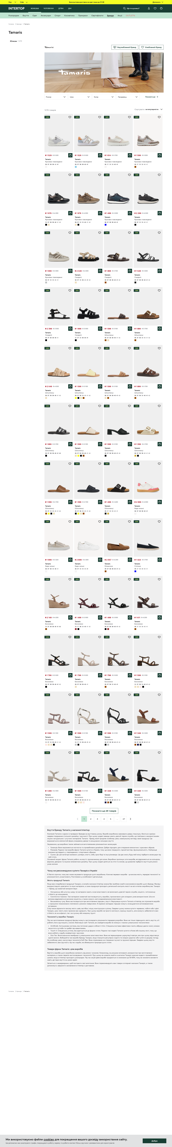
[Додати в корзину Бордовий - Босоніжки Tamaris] (100, 617)
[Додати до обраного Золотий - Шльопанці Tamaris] (159, 406)
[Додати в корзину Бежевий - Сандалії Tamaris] (100, 271)
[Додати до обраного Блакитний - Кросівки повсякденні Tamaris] (99, 117)
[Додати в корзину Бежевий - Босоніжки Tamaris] (100, 675)
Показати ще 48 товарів (104, 811)
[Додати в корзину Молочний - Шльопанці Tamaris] (100, 444)
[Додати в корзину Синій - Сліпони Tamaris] (160, 560)
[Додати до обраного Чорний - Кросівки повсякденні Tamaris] (69, 175)
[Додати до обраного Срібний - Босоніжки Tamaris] (99, 694)
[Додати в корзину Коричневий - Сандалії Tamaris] (130, 271)
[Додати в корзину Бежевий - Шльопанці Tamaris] (70, 386)
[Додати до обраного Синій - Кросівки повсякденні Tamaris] (129, 175)
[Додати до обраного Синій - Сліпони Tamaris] (159, 521)
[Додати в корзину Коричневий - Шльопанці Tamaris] (130, 329)
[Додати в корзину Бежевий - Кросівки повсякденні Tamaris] (100, 213)
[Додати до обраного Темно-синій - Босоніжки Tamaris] (129, 752)
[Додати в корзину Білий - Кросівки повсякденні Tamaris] (70, 155)
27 (124, 819)
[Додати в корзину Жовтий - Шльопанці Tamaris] (100, 386)
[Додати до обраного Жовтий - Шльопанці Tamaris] (99, 348)
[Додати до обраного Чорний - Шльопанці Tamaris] (69, 406)
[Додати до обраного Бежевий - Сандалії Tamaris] (99, 232)
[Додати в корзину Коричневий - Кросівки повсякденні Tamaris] (160, 155)
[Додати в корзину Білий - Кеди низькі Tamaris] (160, 502)
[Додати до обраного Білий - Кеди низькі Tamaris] (159, 463)
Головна (11, 24)
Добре (154, 1141)
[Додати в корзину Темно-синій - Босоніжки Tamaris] (130, 791)
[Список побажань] (155, 8)
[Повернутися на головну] (16, 8)
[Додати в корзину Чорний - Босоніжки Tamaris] (130, 617)
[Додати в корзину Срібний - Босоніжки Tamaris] (100, 733)
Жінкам (13, 41)
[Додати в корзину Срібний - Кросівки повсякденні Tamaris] (70, 271)
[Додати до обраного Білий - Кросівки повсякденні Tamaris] (69, 117)
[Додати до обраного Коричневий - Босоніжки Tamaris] (69, 579)
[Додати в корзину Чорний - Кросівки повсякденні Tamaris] (70, 213)
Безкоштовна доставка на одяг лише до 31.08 (86, 2)
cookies (49, 1139)
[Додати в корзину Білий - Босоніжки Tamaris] (70, 791)
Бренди (19, 24)
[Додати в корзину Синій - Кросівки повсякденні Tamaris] (130, 213)
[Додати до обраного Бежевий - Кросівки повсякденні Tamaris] (99, 175)
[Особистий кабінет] (149, 8)
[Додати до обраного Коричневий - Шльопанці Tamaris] (129, 290)
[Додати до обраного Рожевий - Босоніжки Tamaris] (69, 694)
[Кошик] (161, 8)
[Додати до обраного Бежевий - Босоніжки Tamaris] (99, 637)
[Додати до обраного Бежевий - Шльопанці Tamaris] (69, 348)
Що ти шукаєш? (133, 8)
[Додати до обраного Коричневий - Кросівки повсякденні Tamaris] (159, 117)
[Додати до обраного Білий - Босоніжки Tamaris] (69, 752)
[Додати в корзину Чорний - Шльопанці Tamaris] (70, 444)
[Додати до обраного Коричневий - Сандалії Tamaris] (129, 232)
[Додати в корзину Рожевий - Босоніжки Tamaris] (70, 733)
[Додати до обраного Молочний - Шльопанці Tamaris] (99, 406)
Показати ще (150, 97)
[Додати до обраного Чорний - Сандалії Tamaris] (159, 232)
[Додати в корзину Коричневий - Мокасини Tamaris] (130, 560)
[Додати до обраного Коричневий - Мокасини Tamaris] (129, 521)
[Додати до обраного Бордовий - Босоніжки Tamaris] (99, 579)
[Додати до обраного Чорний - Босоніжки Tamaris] (129, 579)
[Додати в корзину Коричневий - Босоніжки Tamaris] (70, 617)
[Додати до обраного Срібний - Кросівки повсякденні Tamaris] (69, 232)
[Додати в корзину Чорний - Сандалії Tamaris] (160, 271)
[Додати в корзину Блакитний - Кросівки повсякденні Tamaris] (100, 155)
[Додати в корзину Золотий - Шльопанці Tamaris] (160, 444)
